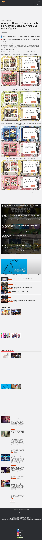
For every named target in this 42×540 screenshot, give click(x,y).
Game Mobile (11, 199)
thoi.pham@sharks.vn (19, 518)
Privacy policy (26, 509)
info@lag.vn (23, 516)
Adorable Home (6, 199)
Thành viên (39, 1)
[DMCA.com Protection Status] (20, 537)
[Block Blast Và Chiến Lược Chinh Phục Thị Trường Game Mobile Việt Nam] (5, 340)
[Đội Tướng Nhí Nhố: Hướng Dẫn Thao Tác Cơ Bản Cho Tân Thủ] (5, 316)
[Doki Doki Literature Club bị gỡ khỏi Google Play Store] (16, 338)
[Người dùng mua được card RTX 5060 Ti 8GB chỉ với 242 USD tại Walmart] (16, 392)
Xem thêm (12, 501)
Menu (3, 4)
